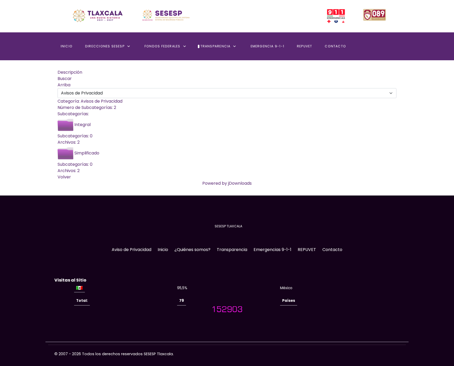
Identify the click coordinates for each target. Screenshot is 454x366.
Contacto (332, 250)
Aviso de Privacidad (131, 250)
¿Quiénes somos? (192, 250)
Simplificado (86, 153)
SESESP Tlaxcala (158, 354)
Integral (82, 125)
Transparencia (232, 250)
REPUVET (307, 250)
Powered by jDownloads (227, 183)
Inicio (163, 250)
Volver (64, 177)
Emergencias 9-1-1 (272, 250)
